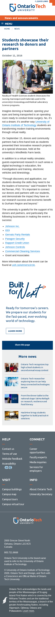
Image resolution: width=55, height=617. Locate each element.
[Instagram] (27, 531)
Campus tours (10, 499)
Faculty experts (38, 457)
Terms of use (9, 453)
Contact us (8, 448)
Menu (8, 23)
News (17, 29)
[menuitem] (9, 29)
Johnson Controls (15, 247)
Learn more (15, 331)
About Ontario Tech (41, 489)
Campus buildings (12, 489)
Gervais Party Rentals (17, 234)
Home (7, 29)
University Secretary (41, 494)
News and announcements (21, 18)
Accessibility (9, 463)
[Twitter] (21, 531)
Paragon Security (15, 238)
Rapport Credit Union (17, 242)
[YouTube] (40, 531)
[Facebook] (14, 531)
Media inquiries (38, 462)
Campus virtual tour (13, 504)
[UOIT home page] (28, 7)
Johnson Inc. (12, 226)
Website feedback (12, 458)
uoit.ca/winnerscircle (23, 265)
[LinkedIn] (33, 531)
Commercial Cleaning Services (22, 251)
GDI (7, 230)
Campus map (9, 494)
